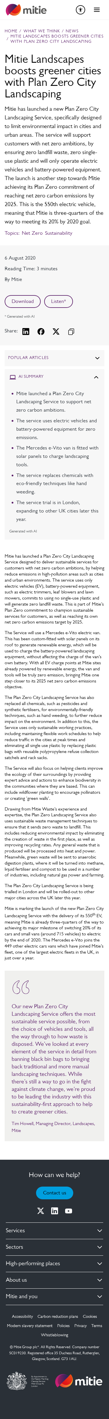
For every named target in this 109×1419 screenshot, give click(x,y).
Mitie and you (21, 1297)
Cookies (90, 1317)
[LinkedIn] (54, 1211)
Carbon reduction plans (57, 1317)
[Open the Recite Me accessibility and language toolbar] (80, 9)
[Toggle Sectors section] (99, 1247)
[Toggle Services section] (99, 1230)
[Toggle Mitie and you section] (99, 1296)
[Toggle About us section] (99, 1280)
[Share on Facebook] (41, 331)
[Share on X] (56, 331)
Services (15, 1231)
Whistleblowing (54, 1335)
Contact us (54, 1193)
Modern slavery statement (30, 1326)
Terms (96, 1326)
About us (16, 1280)
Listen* (58, 301)
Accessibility (22, 1317)
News (72, 31)
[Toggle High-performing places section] (99, 1263)
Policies (63, 1326)
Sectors (14, 1247)
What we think (42, 31)
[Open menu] (96, 9)
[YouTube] (68, 1211)
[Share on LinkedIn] (26, 331)
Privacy (80, 1326)
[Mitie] (26, 9)
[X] (40, 1211)
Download (23, 301)
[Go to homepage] (78, 1381)
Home (11, 31)
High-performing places (33, 1264)
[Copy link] (71, 331)
